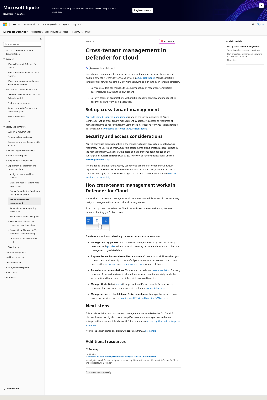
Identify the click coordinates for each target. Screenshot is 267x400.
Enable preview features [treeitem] (19, 103)
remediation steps (156, 288)
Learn (89, 41)
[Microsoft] (5, 24)
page (98, 159)
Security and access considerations (243, 50)
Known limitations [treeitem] (16, 116)
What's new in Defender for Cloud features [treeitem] (23, 74)
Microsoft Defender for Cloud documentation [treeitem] (19, 52)
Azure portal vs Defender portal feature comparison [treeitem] (22, 110)
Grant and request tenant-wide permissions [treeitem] (24, 184)
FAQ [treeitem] (10, 121)
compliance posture (133, 264)
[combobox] (22, 44)
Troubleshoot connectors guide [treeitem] (24, 216)
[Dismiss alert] (261, 5)
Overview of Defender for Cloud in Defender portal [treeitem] (24, 96)
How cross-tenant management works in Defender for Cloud (245, 55)
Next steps (232, 60)
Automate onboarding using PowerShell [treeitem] (23, 210)
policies (111, 246)
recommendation (161, 270)
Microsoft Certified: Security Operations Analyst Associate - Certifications (121, 356)
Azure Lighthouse (145, 77)
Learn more (150, 330)
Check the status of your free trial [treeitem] (23, 240)
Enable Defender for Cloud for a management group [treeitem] (25, 193)
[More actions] (178, 41)
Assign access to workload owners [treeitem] (22, 176)
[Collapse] (40, 39)
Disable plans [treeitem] (14, 247)
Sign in (260, 24)
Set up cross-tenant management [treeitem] (19, 201)
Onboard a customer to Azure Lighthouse (125, 128)
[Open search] (253, 24)
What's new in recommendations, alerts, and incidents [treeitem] (23, 83)
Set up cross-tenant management (243, 46)
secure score (111, 264)
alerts (119, 284)
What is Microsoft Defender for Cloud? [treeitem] (22, 66)
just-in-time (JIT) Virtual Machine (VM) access (144, 298)
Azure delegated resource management (107, 116)
